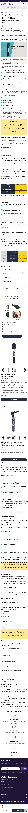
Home (2, 12)
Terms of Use (18, 772)
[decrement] (2, 810)
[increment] (10, 810)
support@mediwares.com (14, 755)
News (6, 12)
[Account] (23, 4)
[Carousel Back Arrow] (3, 370)
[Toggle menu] (2, 4)
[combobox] (14, 7)
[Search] (25, 7)
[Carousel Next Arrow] (25, 370)
